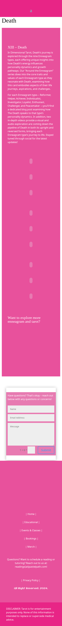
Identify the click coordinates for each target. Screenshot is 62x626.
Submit (46, 450)
